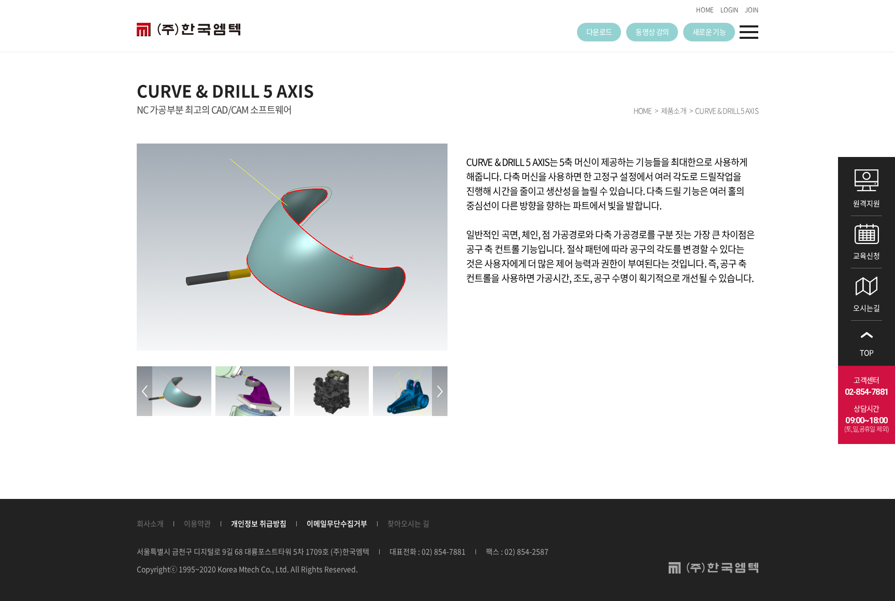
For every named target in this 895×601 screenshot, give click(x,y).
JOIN (751, 10)
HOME (705, 10)
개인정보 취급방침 (258, 523)
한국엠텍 (188, 29)
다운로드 (599, 31)
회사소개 (150, 523)
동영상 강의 (652, 31)
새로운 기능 (709, 31)
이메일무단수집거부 (337, 523)
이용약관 (197, 523)
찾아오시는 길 (408, 523)
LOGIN (729, 10)
